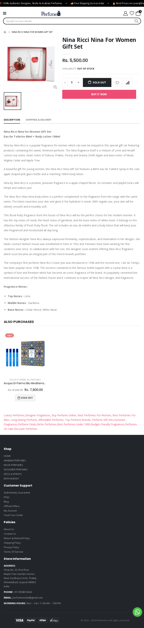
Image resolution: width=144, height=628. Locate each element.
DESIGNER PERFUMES (16, 469)
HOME (7, 456)
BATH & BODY (11, 478)
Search (136, 21)
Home (5, 32)
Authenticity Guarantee (17, 492)
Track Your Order (13, 515)
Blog (6, 501)
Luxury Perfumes (14, 415)
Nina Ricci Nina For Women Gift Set (99, 43)
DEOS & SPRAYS (13, 474)
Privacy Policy (11, 547)
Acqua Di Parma (18, 379)
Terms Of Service (13, 551)
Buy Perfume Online (63, 415)
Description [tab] (12, 119)
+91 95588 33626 (23, 592)
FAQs (7, 497)
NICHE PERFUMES (13, 465)
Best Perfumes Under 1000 (73, 424)
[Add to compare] (127, 82)
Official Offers (12, 506)
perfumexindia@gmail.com (27, 597)
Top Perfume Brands (78, 420)
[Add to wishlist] (117, 82)
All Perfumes (34, 379)
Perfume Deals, (27, 424)
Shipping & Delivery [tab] (38, 119)
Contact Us (10, 533)
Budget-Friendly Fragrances (107, 424)
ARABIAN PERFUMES (15, 460)
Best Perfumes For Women (94, 415)
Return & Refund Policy (17, 538)
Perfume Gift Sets (102, 420)
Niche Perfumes (46, 424)
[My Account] (125, 13)
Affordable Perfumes (51, 420)
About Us (9, 529)
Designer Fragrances (37, 415)
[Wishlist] (132, 13)
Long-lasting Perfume (23, 420)
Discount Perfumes (25, 429)
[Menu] (4, 13)
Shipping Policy (12, 542)
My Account (10, 510)
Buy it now (99, 94)
